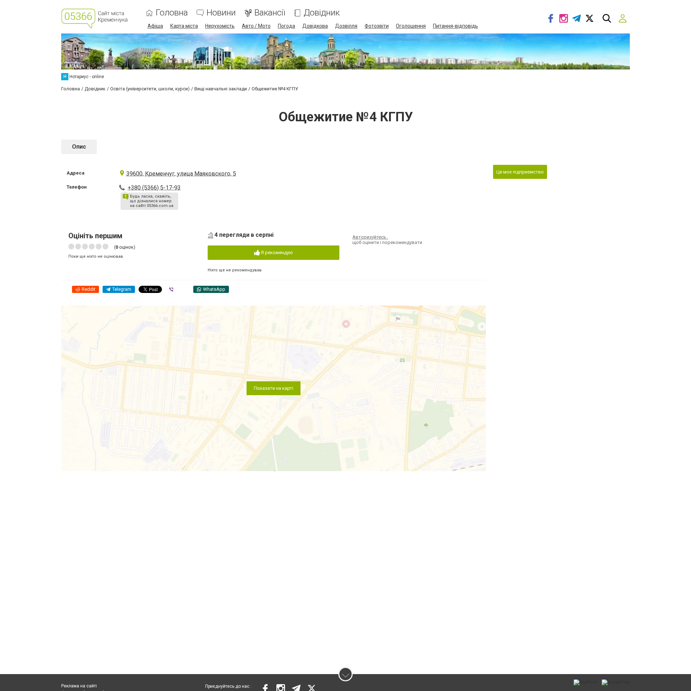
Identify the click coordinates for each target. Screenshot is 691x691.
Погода (286, 26)
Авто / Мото (256, 26)
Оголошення (411, 26)
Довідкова (315, 26)
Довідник (322, 13)
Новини (221, 13)
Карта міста (184, 26)
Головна (172, 13)
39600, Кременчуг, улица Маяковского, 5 (181, 173)
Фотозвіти (377, 26)
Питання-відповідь (455, 26)
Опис (79, 146)
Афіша (155, 26)
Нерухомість (220, 26)
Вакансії (269, 13)
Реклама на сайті (79, 685)
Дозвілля (346, 26)
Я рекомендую (276, 252)
